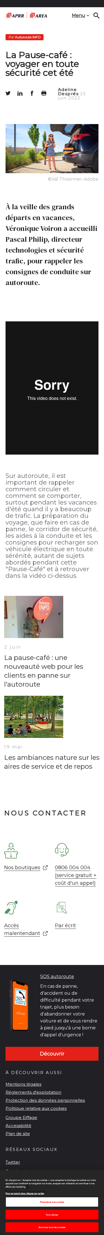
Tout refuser (52, 1214)
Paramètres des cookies (52, 1201)
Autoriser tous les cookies (52, 1227)
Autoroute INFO (24, 37)
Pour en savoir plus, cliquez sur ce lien (25, 1193)
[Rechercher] (96, 15)
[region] (52, 1202)
